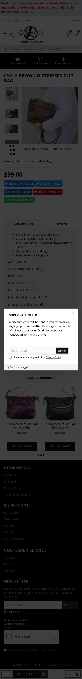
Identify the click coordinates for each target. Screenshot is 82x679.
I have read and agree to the (37, 357)
